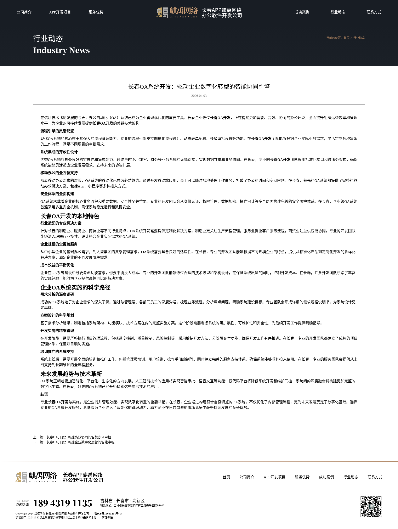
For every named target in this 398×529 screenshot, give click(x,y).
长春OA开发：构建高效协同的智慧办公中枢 (78, 437)
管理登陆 (107, 517)
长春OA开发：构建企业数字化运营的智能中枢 (80, 442)
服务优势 (96, 12)
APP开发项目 (60, 12)
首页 (346, 37)
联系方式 (373, 12)
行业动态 (337, 12)
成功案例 (302, 12)
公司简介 (24, 12)
